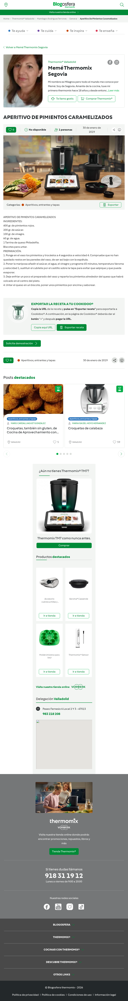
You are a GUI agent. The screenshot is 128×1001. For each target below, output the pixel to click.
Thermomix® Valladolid (23, 18)
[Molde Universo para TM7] (49, 637)
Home (6, 18)
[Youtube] (58, 907)
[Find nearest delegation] (6, 4)
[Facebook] (46, 907)
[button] (122, 4)
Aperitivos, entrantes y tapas (22, 419)
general (73, 18)
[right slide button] (121, 454)
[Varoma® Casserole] (78, 581)
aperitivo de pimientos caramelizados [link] (98, 18)
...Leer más (113, 90)
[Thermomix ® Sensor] (78, 637)
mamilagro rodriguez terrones (52, 18)
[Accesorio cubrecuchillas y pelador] (49, 581)
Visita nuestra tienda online (62, 12)
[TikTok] (81, 907)
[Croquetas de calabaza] (94, 401)
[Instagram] (70, 907)
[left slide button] (6, 454)
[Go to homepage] (64, 5)
